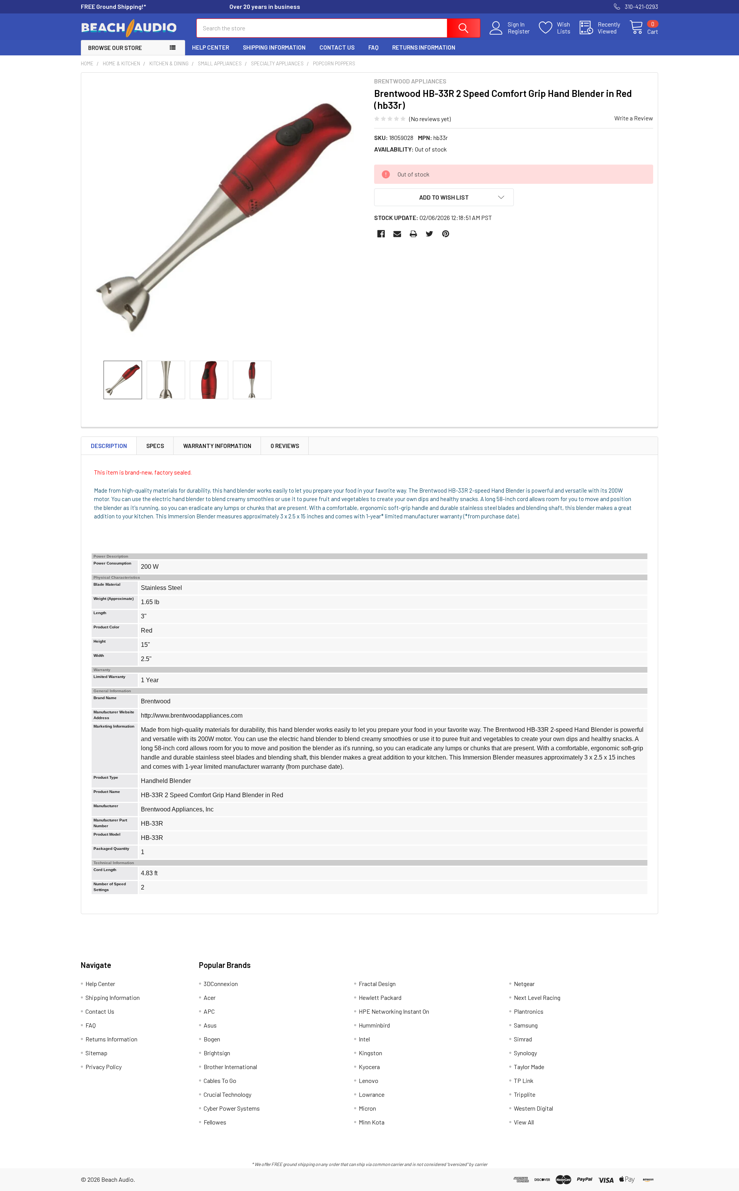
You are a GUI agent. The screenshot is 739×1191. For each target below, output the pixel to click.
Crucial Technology (227, 1094)
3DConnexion (221, 983)
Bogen (212, 1039)
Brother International (230, 1066)
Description (109, 445)
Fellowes (215, 1122)
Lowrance (372, 1094)
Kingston (370, 1052)
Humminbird (374, 1025)
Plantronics (528, 1011)
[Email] (397, 234)
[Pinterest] (446, 234)
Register (519, 31)
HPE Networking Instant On (394, 1011)
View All (524, 1122)
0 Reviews (285, 445)
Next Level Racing (537, 997)
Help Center (210, 47)
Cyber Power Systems (232, 1108)
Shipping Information (274, 47)
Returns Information (423, 47)
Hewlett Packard (380, 997)
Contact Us (336, 47)
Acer (210, 997)
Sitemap (96, 1052)
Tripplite (524, 1094)
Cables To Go (220, 1080)
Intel (364, 1039)
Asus (210, 1025)
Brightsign (217, 1052)
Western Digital (533, 1108)
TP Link (523, 1080)
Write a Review (633, 118)
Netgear (524, 983)
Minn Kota (372, 1122)
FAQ (373, 47)
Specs (155, 445)
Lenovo (368, 1080)
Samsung (526, 1025)
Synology (525, 1052)
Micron (367, 1108)
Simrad (523, 1039)
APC (209, 1011)
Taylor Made (529, 1066)
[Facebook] (381, 234)
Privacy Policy (103, 1066)
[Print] (413, 234)
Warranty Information (217, 445)
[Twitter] (429, 234)
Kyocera (369, 1066)
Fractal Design (377, 983)
